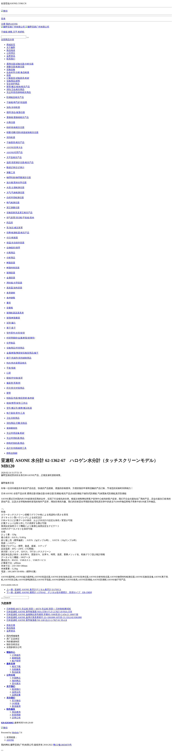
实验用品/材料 (13, 81)
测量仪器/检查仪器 (15, 67)
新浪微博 (16, 706)
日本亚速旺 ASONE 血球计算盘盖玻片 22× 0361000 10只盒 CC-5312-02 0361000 (44, 617)
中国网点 (16, 678)
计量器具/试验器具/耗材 (17, 78)
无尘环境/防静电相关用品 (18, 92)
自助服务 (16, 669)
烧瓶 (10, 32)
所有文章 (10, 625)
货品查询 (16, 712)
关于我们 (10, 686)
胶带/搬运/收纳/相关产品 (18, 86)
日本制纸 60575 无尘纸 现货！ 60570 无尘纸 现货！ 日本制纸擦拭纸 (38, 609)
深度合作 (16, 692)
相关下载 (16, 666)
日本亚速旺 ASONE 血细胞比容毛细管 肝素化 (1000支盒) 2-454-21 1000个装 (42, 614)
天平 (15, 32)
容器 (8, 75)
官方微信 (16, 700)
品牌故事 (16, 695)
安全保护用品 (12, 84)
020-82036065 (7, 723)
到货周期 (16, 715)
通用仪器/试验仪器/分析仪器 (20, 64)
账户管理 (16, 661)
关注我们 (10, 698)
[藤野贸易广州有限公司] (25, 27)
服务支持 (10, 663)
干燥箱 (4, 32)
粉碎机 (21, 32)
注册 (3, 24)
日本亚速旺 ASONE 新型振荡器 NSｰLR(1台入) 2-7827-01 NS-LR (36, 620)
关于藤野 (10, 47)
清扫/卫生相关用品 (15, 89)
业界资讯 (10, 56)
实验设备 (10, 69)
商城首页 (10, 44)
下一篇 (49, 592)
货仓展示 (16, 683)
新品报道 (10, 50)
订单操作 (16, 655)
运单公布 (16, 718)
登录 (3, 18)
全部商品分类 (7, 39)
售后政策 (16, 672)
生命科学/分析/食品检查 (17, 72)
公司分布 (10, 675)
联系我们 (10, 59)
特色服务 (10, 709)
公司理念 (10, 53)
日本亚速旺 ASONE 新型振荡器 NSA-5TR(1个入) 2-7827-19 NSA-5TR (39, 611)
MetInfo (15, 732)
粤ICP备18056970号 (62, 745)
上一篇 (33, 589)
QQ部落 (15, 703)
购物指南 (16, 658)
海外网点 (16, 681)
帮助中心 (10, 652)
